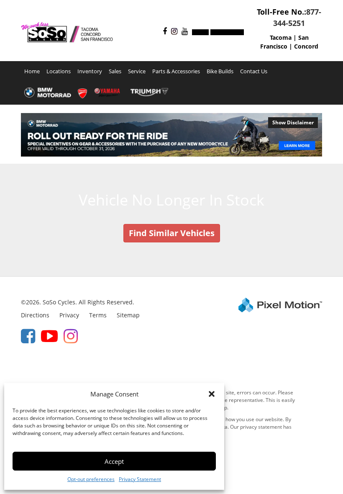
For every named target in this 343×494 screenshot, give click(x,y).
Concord (306, 46)
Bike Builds (220, 71)
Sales (115, 71)
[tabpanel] (171, 135)
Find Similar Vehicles (172, 233)
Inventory (89, 71)
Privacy (69, 315)
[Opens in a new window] (163, 32)
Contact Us (253, 71)
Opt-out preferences (91, 479)
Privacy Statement (140, 479)
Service (137, 71)
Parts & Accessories (176, 71)
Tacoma (281, 37)
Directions (35, 315)
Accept (114, 461)
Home (32, 71)
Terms (98, 315)
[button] (211, 394)
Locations (58, 71)
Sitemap (128, 315)
